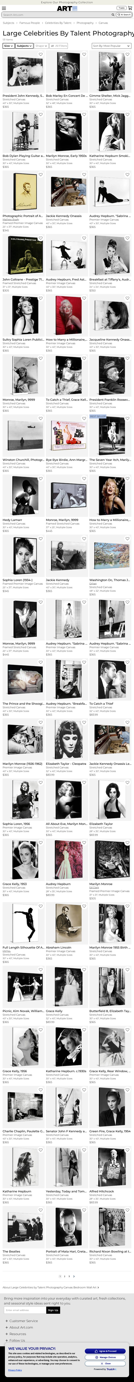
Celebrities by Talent (58, 22)
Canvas (103, 22)
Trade (122, 8)
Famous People (29, 22)
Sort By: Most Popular (107, 45)
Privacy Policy (15, 1370)
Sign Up (53, 1310)
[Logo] (67, 8)
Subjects (8, 22)
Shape (40, 45)
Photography (85, 22)
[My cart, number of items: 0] (130, 8)
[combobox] (55, 15)
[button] (67, 2)
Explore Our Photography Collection (67, 2)
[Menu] (4, 8)
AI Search (126, 14)
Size (7, 45)
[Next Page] (74, 1276)
